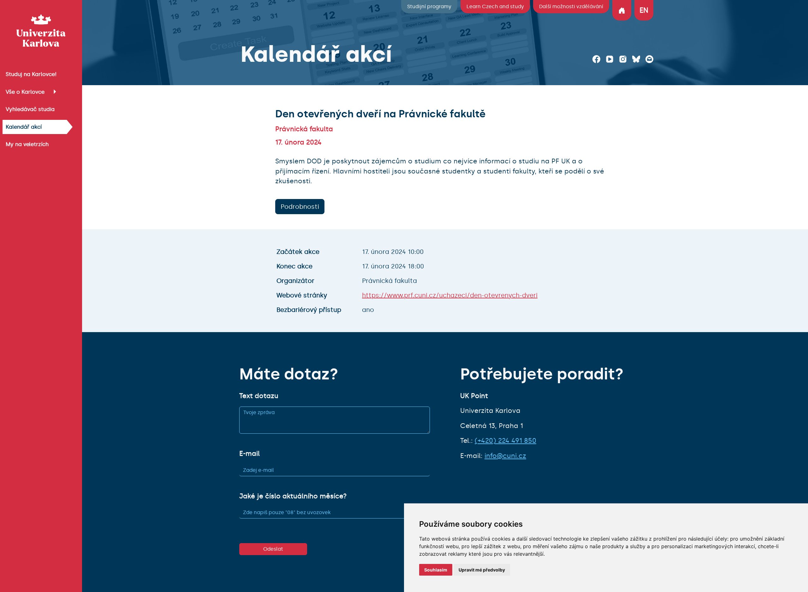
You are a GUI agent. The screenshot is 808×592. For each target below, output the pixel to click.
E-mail (249, 453)
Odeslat (273, 549)
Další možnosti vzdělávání (571, 6)
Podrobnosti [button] (300, 206)
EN (643, 10)
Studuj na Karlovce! (31, 74)
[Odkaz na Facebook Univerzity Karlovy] (596, 59)
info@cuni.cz (505, 456)
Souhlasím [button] (435, 569)
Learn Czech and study (495, 6)
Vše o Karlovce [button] (25, 92)
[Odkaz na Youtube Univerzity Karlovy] (610, 59)
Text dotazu (258, 396)
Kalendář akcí (24, 127)
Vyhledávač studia (30, 109)
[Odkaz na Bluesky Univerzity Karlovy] (636, 59)
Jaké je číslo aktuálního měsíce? (293, 496)
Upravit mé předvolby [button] (482, 569)
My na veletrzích (27, 144)
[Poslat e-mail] (649, 59)
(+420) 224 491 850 (505, 441)
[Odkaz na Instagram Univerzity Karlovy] (623, 59)
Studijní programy (429, 6)
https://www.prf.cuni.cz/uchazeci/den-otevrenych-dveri (450, 295)
